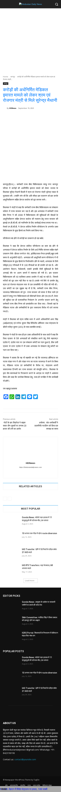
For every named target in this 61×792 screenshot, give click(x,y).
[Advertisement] (30, 40)
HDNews (12, 108)
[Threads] (33, 472)
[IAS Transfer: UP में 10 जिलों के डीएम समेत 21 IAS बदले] (11, 553)
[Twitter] (28, 472)
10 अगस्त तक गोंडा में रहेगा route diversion (39, 533)
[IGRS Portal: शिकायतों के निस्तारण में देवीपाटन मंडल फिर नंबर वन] (11, 637)
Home (5, 76)
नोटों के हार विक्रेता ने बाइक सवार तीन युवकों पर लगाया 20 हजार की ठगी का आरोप (14, 425)
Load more (29, 580)
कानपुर (13, 76)
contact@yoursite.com (25, 759)
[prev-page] (5, 499)
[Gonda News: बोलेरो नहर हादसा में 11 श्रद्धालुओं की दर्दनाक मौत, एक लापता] (11, 522)
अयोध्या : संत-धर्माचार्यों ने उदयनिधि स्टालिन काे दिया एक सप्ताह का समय (46, 425)
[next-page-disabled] (9, 499)
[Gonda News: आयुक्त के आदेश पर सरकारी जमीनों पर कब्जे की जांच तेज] (11, 606)
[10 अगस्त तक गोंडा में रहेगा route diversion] (11, 538)
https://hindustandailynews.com (30, 467)
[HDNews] (5, 108)
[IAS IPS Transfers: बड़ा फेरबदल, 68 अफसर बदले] (11, 569)
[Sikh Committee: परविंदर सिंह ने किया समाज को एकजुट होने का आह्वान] (11, 622)
